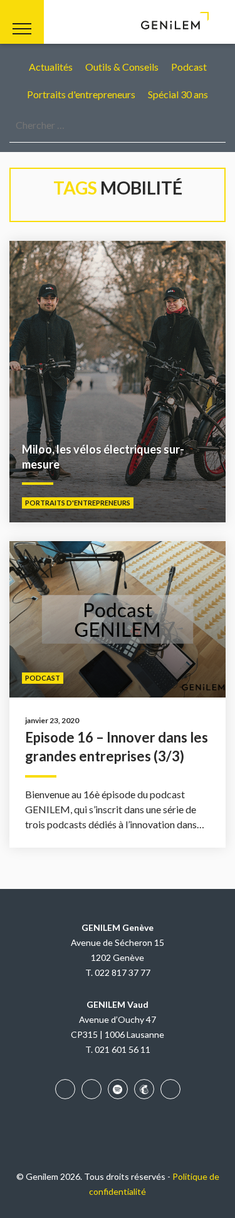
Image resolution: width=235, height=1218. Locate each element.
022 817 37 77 (122, 972)
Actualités (51, 67)
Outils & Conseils (122, 67)
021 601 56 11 (122, 1049)
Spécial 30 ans (178, 94)
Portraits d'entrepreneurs (81, 94)
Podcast (189, 67)
